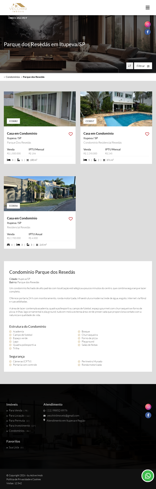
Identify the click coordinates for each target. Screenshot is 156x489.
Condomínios (13, 76)
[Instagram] (148, 407)
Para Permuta (19, 420)
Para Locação (19, 415)
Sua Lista (16, 447)
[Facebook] (148, 415)
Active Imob (36, 475)
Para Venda (18, 410)
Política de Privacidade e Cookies (23, 479)
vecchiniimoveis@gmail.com (63, 415)
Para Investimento (22, 425)
